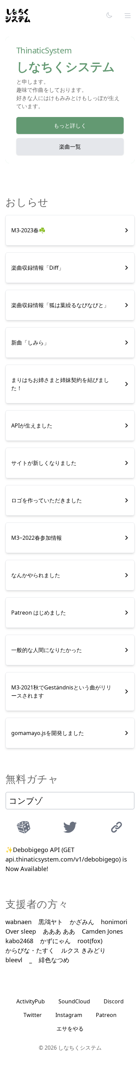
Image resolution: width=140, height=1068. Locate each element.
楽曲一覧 (70, 146)
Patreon (106, 1015)
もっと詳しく (70, 125)
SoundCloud (74, 1001)
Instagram (68, 1015)
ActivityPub (30, 1001)
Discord (114, 1001)
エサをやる (70, 1028)
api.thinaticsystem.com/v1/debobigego (62, 859)
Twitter (32, 1015)
